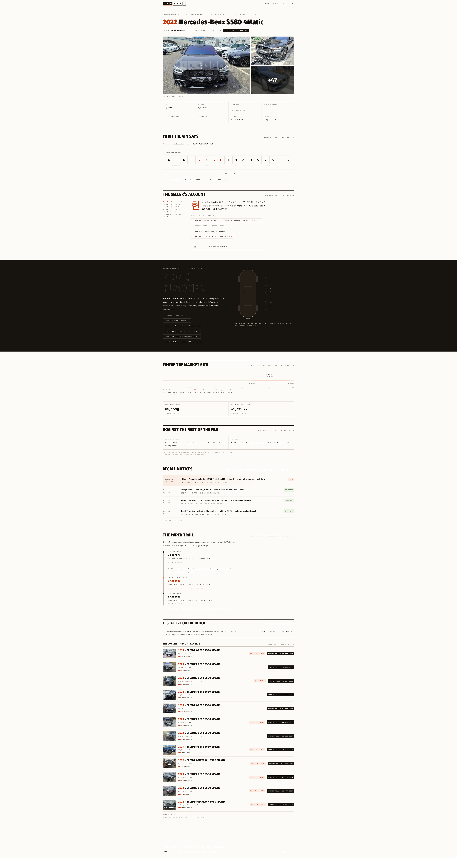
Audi (202, 847)
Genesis (209, 847)
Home (267, 3)
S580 (210, 14)
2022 (217, 14)
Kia (180, 847)
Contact (285, 3)
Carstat (166, 851)
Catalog (275, 3)
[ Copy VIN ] (228, 173)
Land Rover (229, 847)
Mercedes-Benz (198, 14)
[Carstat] (174, 4)
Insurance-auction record (175, 14)
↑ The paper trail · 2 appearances (277, 632)
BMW (197, 847)
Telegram (284, 852)
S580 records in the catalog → (177, 814)
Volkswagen (218, 847)
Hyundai (174, 847)
